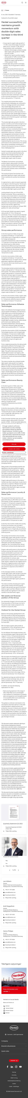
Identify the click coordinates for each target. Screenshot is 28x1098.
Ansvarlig (14, 1075)
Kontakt (13, 1060)
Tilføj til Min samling (11, 831)
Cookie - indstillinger (14, 1086)
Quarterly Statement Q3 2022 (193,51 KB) (14, 828)
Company (4, 1041)
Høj (6, 860)
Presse (7, 10)
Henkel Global (9, 1008)
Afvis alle (14, 444)
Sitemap (14, 1072)
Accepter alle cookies (14, 449)
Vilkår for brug (14, 1078)
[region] (14, 439)
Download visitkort (10, 895)
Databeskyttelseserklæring (14, 1080)
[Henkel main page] (3, 2)
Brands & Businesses (8, 1046)
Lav (6, 863)
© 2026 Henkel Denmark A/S (14, 1091)
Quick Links (5, 1051)
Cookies (14, 1083)
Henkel (7, 1006)
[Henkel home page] (2, 10)
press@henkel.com (10, 892)
